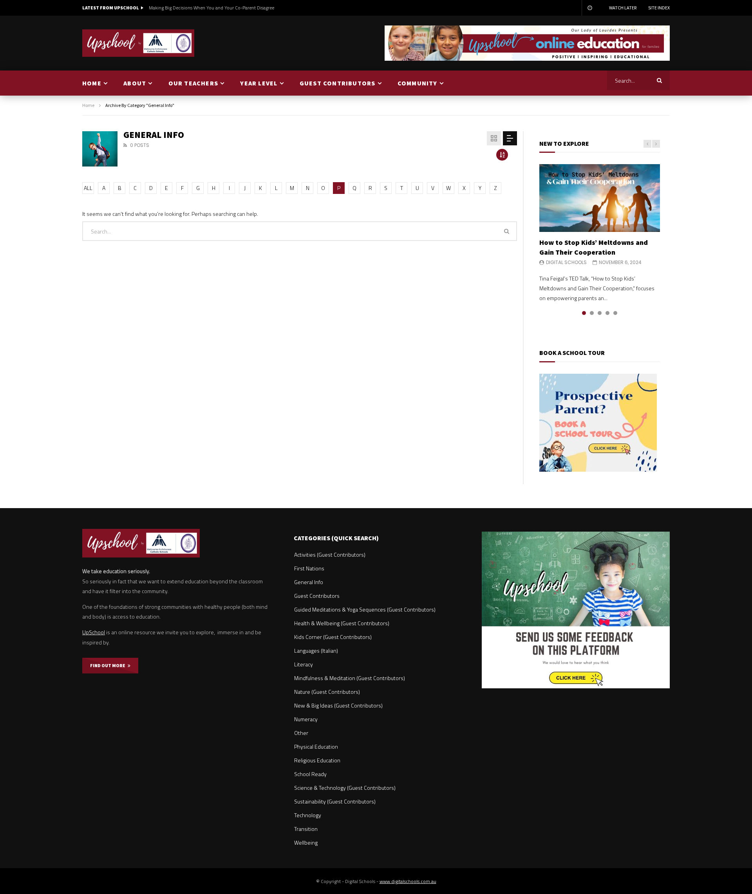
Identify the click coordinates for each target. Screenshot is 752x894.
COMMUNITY (417, 83)
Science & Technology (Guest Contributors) (345, 788)
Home (88, 105)
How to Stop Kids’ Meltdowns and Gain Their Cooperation (593, 247)
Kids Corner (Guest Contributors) (333, 637)
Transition (306, 829)
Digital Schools (566, 262)
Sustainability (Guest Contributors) (335, 801)
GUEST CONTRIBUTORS (338, 83)
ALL (88, 188)
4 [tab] (607, 313)
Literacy (303, 664)
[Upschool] (138, 43)
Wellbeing (306, 842)
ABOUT (134, 83)
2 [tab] (592, 313)
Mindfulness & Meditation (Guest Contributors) (349, 678)
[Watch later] (589, 8)
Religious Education (317, 760)
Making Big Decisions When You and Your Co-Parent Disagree (211, 7)
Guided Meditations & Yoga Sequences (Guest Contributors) (365, 609)
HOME (91, 83)
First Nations (309, 568)
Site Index (659, 8)
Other (301, 733)
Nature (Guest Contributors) (327, 692)
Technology (307, 815)
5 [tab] (615, 313)
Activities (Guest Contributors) (329, 554)
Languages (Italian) (316, 650)
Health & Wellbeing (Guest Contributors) (341, 623)
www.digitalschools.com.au (408, 881)
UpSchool (93, 632)
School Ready (310, 774)
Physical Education (316, 746)
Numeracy (306, 719)
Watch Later (622, 8)
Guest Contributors (317, 596)
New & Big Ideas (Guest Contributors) (338, 705)
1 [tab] (584, 313)
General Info (308, 582)
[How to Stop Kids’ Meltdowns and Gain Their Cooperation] (599, 198)
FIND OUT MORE (109, 665)
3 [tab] (600, 313)
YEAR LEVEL (258, 83)
